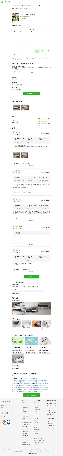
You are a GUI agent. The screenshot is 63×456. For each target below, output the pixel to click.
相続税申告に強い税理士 (26, 444)
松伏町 (41, 391)
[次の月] (50, 30)
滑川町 (43, 387)
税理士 (23, 437)
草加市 (45, 382)
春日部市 (23, 382)
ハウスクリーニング (18, 5)
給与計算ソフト (37, 427)
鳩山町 (25, 389)
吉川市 (13, 387)
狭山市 (27, 382)
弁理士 (35, 411)
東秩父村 (14, 391)
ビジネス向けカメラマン (39, 405)
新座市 (39, 383)
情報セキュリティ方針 (56, 449)
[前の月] (13, 30)
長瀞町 (42, 389)
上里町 (26, 391)
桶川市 (42, 383)
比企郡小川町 (28, 5)
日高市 (45, 385)
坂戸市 (33, 385)
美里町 (18, 391)
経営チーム (3, 407)
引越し (23, 409)
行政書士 (36, 407)
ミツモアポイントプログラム (29, 451)
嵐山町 (46, 387)
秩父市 (34, 380)
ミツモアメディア (50, 410)
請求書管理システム (38, 438)
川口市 (27, 380)
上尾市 (42, 382)
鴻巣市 (34, 382)
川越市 (19, 380)
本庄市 (13, 382)
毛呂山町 (35, 387)
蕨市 (17, 383)
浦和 (13, 375)
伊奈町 (27, 387)
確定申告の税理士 (25, 439)
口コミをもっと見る (31, 276)
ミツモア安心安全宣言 (51, 412)
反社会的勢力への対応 (46, 449)
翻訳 (35, 420)
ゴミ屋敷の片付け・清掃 (26, 428)
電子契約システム (37, 431)
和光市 (35, 383)
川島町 (17, 389)
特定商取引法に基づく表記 (35, 449)
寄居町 (29, 391)
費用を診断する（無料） (31, 93)
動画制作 (36, 413)
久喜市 (46, 383)
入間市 (24, 383)
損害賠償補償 (50, 414)
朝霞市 (27, 383)
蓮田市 (29, 385)
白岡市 (23, 387)
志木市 (31, 383)
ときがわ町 (29, 389)
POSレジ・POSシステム (39, 440)
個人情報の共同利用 (18, 451)
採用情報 (2, 409)
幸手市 (37, 385)
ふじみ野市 (18, 387)
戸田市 (20, 383)
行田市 (30, 380)
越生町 (39, 387)
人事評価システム (37, 433)
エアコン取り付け (25, 407)
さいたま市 (14, 380)
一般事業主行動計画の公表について (43, 451)
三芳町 (30, 387)
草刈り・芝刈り (25, 426)
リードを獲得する (50, 423)
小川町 (13, 389)
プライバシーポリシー (11, 449)
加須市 (45, 380)
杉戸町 (37, 391)
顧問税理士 (24, 442)
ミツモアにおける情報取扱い (23, 449)
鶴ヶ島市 (42, 385)
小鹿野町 (46, 389)
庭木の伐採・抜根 (25, 416)
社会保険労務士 (37, 409)
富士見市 (22, 385)
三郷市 (26, 385)
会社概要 (2, 405)
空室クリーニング (25, 435)
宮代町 (33, 391)
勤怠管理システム (37, 424)
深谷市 (38, 382)
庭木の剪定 (24, 413)
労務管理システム (37, 436)
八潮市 (17, 385)
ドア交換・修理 (25, 431)
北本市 (13, 385)
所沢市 (38, 380)
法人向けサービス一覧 (51, 405)
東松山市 (18, 382)
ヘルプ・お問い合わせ (51, 407)
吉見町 (21, 389)
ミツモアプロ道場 (50, 425)
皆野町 (38, 389)
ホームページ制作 (37, 416)
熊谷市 (23, 380)
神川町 (22, 391)
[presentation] (14, 11)
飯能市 (42, 380)
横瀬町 (34, 389)
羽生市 (30, 382)
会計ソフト (36, 422)
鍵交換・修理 (24, 433)
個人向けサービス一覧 (51, 403)
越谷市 (13, 383)
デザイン (36, 418)
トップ (13, 5)
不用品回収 (24, 411)
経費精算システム (37, 429)
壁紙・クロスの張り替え (26, 422)
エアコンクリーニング (26, 405)
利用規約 (4, 449)
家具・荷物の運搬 (25, 424)
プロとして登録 (50, 421)
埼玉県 (24, 5)
